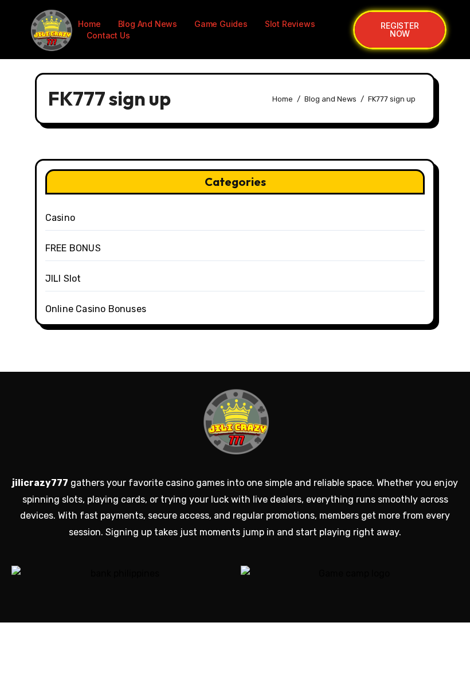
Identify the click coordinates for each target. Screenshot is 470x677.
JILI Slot (63, 278)
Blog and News (147, 24)
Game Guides (221, 24)
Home (89, 24)
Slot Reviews (290, 24)
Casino (60, 217)
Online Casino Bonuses (95, 309)
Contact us (108, 35)
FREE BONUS (73, 248)
